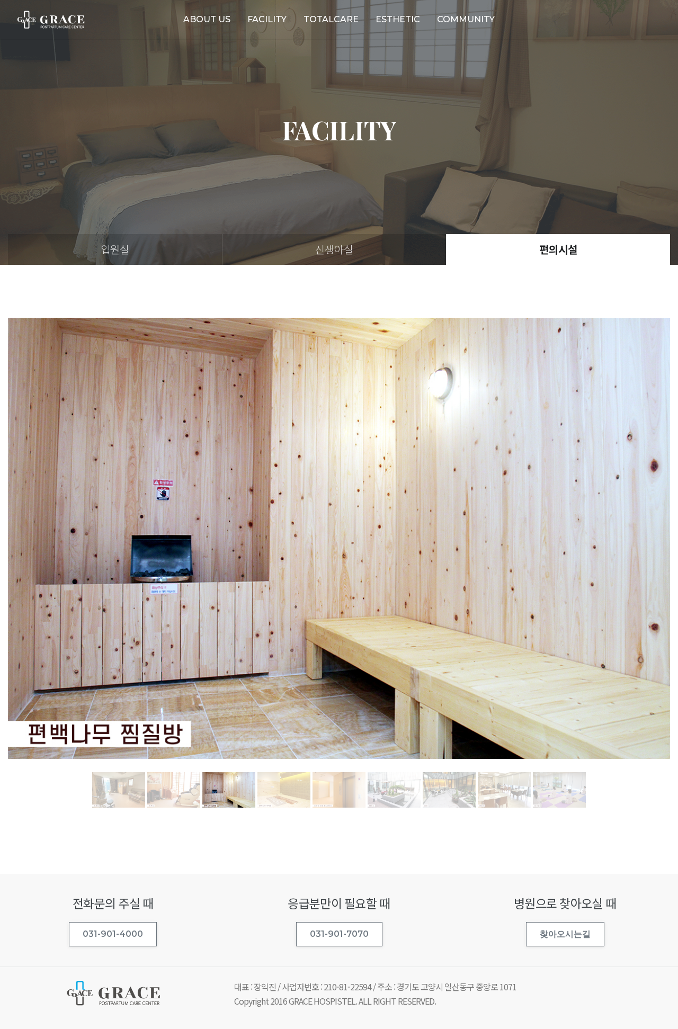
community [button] (466, 19)
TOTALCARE (331, 19)
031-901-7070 (339, 934)
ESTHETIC (398, 19)
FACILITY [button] (267, 19)
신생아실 (334, 249)
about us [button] (206, 19)
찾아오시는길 (565, 934)
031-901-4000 (113, 934)
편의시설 (558, 249)
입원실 (115, 249)
